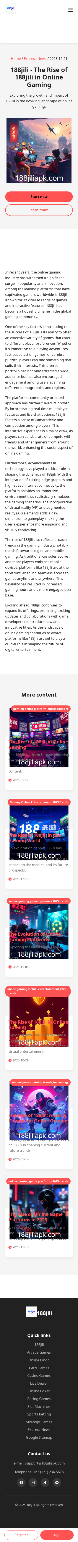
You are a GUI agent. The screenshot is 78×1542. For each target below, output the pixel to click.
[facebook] (21, 1482)
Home (16, 58)
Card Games (39, 1368)
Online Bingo (39, 1360)
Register (21, 1534)
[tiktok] (45, 1482)
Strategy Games (39, 1422)
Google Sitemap (39, 1437)
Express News (35, 58)
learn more (39, 210)
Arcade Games (39, 1352)
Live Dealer (39, 1383)
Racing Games (39, 1398)
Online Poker (39, 1391)
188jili (39, 1344)
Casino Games (39, 1375)
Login (57, 1534)
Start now (39, 196)
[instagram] (33, 1482)
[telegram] (57, 1482)
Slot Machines (39, 1406)
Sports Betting (39, 1414)
